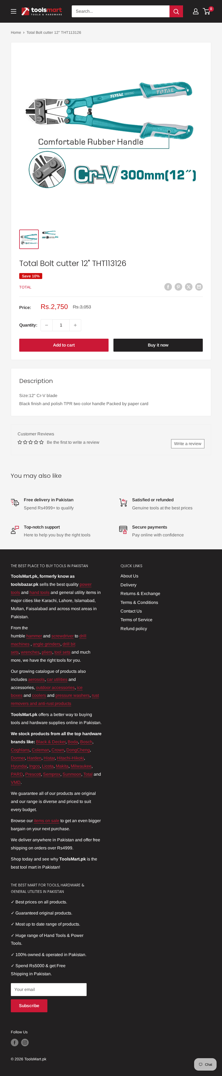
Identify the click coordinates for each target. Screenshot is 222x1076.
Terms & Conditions (139, 602)
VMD (16, 782)
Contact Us (131, 611)
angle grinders (46, 644)
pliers (47, 652)
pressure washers (73, 695)
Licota (48, 766)
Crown (57, 750)
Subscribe (29, 1005)
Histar (49, 758)
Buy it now (158, 345)
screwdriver (62, 636)
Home (16, 32)
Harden (34, 758)
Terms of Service (136, 619)
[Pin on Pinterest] (178, 287)
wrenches (30, 652)
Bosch (86, 741)
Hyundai (19, 766)
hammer (34, 636)
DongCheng (78, 750)
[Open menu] (13, 11)
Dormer (18, 758)
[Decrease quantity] (46, 325)
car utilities (57, 679)
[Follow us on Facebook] (14, 1042)
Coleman (40, 750)
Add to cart (64, 345)
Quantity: (28, 325)
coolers (39, 695)
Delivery (128, 585)
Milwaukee (81, 766)
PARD (17, 774)
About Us (129, 576)
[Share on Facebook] (168, 287)
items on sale (46, 820)
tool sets (62, 652)
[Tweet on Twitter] (188, 287)
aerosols (36, 679)
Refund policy (133, 628)
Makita (62, 766)
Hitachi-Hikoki (70, 758)
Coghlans (20, 750)
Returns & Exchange (140, 593)
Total (25, 287)
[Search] (176, 11)
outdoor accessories (55, 687)
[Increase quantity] (75, 325)
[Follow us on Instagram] (25, 1042)
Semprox (51, 774)
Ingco (34, 766)
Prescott (33, 774)
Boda (73, 741)
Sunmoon (72, 774)
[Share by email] (199, 287)
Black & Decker (51, 741)
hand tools (40, 592)
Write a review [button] (187, 443)
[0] (206, 11)
